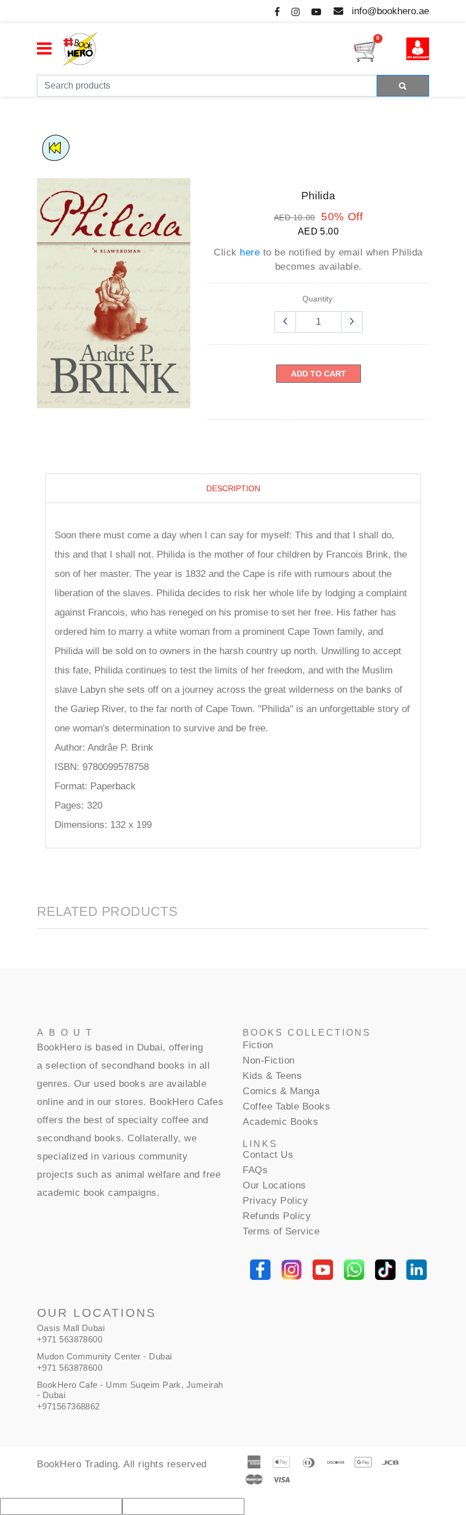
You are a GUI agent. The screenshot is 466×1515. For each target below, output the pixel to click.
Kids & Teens (272, 1075)
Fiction (258, 1045)
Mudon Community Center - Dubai (104, 1356)
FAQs (255, 1170)
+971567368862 (68, 1406)
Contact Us (268, 1154)
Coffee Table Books (286, 1106)
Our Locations (274, 1185)
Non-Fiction (269, 1060)
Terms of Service (281, 1231)
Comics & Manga (281, 1091)
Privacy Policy (275, 1200)
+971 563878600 (69, 1339)
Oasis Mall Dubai (71, 1328)
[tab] (233, 488)
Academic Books (280, 1121)
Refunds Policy (277, 1216)
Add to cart (318, 373)
